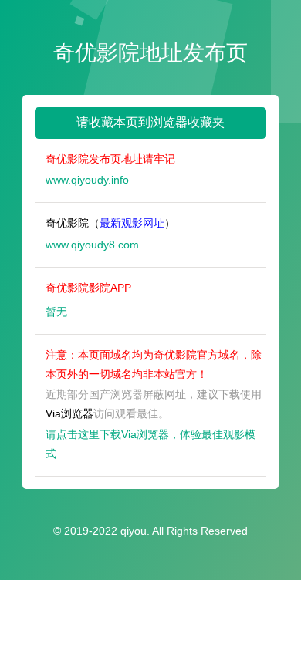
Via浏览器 (69, 413)
